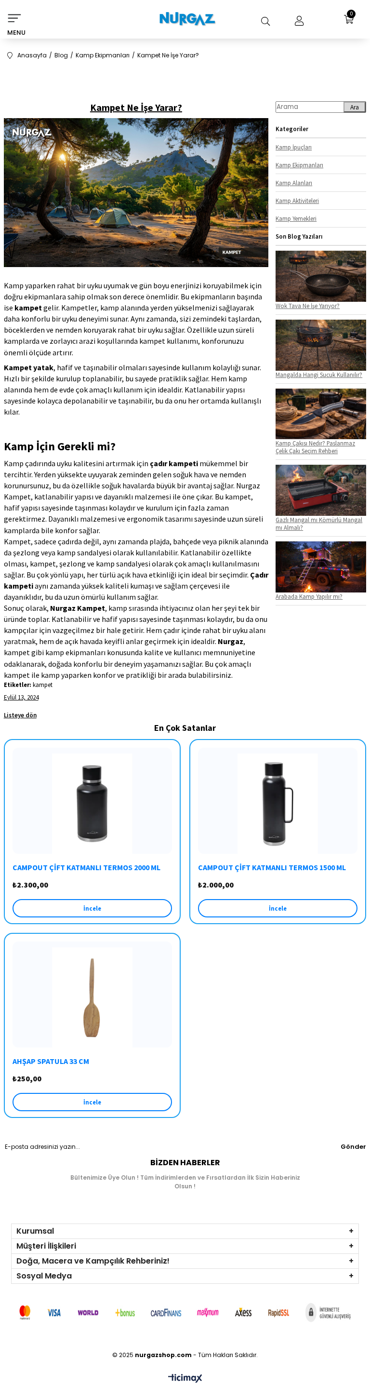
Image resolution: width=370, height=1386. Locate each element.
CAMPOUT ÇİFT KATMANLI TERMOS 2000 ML (86, 867)
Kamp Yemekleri (296, 218)
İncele (92, 908)
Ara (354, 107)
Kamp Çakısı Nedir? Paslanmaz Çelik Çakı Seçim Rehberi (315, 447)
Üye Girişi (297, 21)
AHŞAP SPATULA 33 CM (51, 1061)
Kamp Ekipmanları (299, 165)
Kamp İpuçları (294, 147)
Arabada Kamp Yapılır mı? (309, 596)
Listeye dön (20, 715)
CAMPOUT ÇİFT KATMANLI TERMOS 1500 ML (272, 867)
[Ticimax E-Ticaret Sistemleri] (185, 1379)
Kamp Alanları (294, 183)
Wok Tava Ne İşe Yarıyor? (308, 305)
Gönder (353, 1146)
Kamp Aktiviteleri (297, 200)
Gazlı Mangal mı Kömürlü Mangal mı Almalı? (319, 523)
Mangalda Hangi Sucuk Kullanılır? (319, 374)
